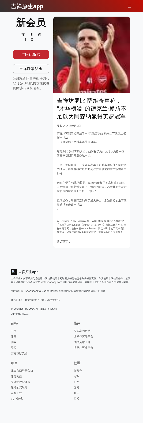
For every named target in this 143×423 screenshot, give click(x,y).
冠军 (76, 376)
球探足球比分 (82, 342)
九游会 (78, 371)
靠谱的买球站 (19, 387)
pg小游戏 (17, 398)
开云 (76, 393)
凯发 (76, 382)
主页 (13, 331)
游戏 (13, 342)
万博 (76, 398)
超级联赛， (64, 241)
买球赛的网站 (82, 331)
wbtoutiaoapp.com (51, 282)
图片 (13, 348)
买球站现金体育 (20, 382)
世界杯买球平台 (83, 336)
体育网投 (16, 376)
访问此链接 (31, 54)
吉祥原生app (27, 6)
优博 (76, 387)
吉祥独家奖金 (31, 68)
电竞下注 (16, 393)
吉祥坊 (64, 138)
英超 (59, 126)
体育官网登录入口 (22, 371)
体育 (13, 336)
